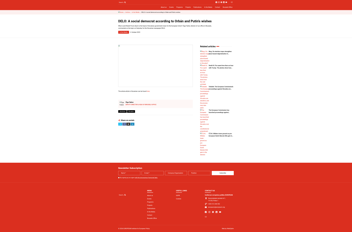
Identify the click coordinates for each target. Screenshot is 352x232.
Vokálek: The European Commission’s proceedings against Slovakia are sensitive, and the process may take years (221, 88)
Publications (197, 7)
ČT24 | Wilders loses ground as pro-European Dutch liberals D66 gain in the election (220, 135)
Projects (188, 7)
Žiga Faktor (130, 102)
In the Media (208, 7)
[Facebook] (124, 124)
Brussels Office (227, 7)
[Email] (128, 124)
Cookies (178, 199)
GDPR (178, 195)
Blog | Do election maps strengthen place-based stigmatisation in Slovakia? (220, 53)
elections (122, 111)
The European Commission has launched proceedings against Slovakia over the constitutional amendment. (219, 111)
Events (171, 7)
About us (164, 7)
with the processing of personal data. (146, 177)
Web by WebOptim (228, 228)
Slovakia (131, 111)
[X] (120, 124)
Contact (217, 7)
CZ (232, 2)
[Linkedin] (132, 124)
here (148, 91)
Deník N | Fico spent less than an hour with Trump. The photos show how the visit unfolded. (221, 67)
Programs (179, 7)
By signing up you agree (139, 177)
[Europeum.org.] (120, 12)
